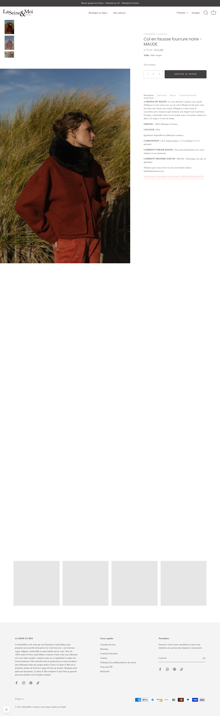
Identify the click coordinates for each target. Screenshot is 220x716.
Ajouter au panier (185, 74)
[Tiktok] (38, 683)
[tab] (150, 95)
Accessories (162, 34)
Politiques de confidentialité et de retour (118, 663)
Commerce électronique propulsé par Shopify (49, 707)
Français (181, 12)
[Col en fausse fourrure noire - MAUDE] (9, 27)
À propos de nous (108, 645)
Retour (173, 95)
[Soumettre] (203, 658)
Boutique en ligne (98, 12)
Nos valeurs (119, 12)
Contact (103, 658)
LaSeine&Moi (149, 34)
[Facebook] (16, 683)
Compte (196, 12)
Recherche (104, 672)
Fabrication (162, 95)
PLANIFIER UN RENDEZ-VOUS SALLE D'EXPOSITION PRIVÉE (174, 177)
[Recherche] (205, 13)
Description (149, 95)
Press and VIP (106, 667)
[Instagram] (23, 683)
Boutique (104, 649)
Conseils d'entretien (188, 95)
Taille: (147, 55)
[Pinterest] (30, 683)
